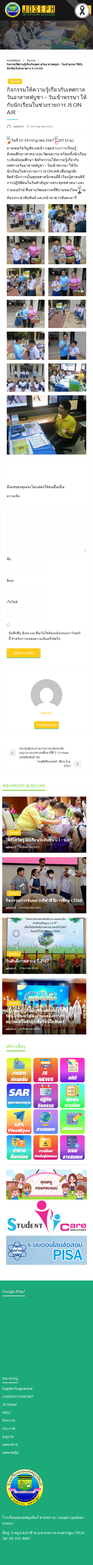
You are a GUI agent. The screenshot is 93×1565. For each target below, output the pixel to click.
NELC (6, 1412)
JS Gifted (9, 1404)
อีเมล (10, 580)
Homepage (13, 60)
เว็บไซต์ (12, 602)
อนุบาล (8, 1436)
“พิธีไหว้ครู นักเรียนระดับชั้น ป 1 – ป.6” (38, 839)
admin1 (18, 126)
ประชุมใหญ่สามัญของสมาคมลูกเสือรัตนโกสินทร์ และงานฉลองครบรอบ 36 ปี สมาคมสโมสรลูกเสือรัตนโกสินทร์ (41, 1016)
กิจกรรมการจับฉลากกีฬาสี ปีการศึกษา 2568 (44, 900)
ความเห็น (13, 496)
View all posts (46, 725)
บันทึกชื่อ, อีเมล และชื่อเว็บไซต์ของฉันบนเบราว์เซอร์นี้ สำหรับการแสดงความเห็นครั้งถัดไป (45, 635)
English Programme (17, 1388)
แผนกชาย (10, 1444)
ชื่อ (9, 559)
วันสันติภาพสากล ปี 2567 (27, 960)
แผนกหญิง (10, 1452)
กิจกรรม (31, 60)
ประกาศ (8, 1428)
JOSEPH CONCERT (18, 1396)
